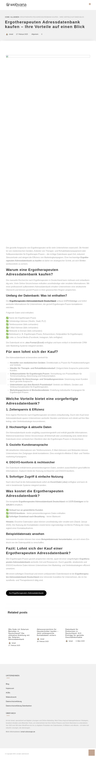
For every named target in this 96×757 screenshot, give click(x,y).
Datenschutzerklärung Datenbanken (19, 706)
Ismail (11, 34)
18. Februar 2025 (43, 641)
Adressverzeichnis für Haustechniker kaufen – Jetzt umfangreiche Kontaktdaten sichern (47, 632)
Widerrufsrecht (11, 697)
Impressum (10, 688)
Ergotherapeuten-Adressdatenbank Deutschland (33, 301)
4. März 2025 (80, 641)
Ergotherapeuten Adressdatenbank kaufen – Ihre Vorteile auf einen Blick (45, 24)
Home (7, 17)
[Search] (84, 5)
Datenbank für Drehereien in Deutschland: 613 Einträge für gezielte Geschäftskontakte (74, 633)
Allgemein (14, 17)
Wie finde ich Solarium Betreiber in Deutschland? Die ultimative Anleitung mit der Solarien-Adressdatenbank (19, 634)
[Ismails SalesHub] (16, 5)
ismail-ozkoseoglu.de (28, 732)
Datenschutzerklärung (14, 701)
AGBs (8, 693)
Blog (7, 684)
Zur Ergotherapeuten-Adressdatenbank (26, 593)
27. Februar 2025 (22, 34)
